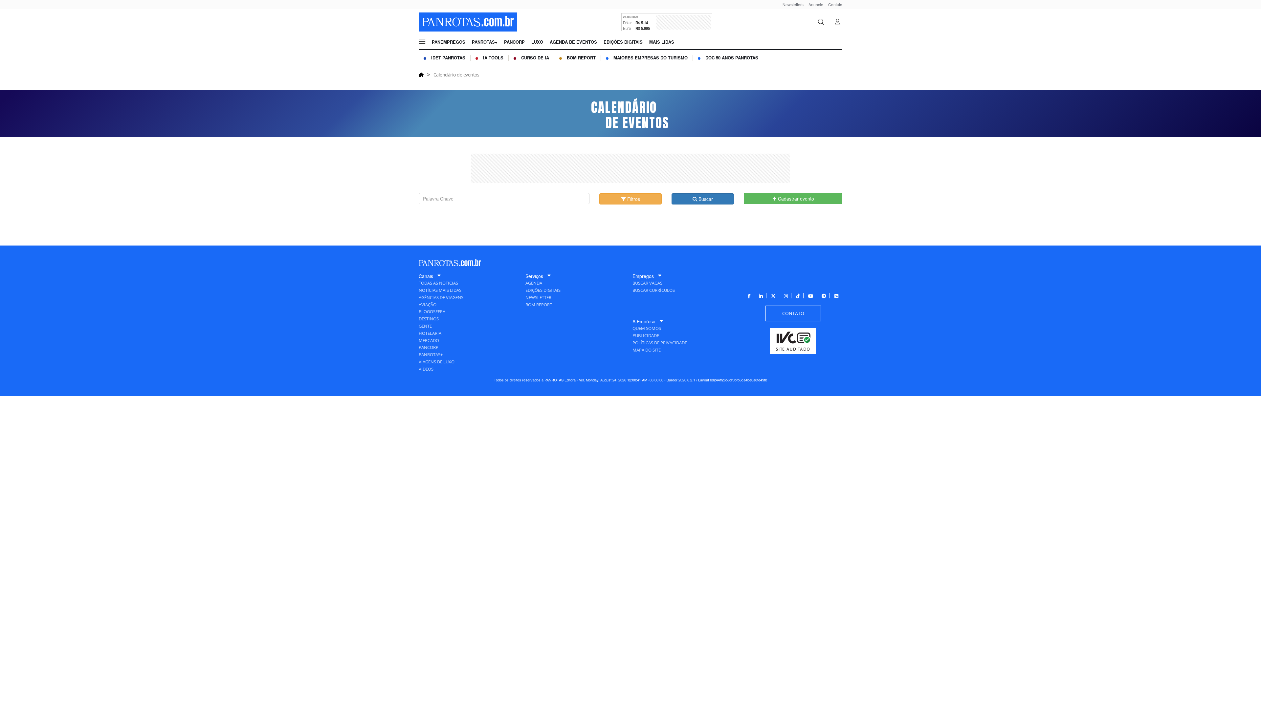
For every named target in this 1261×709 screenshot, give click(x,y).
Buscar (705, 199)
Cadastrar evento (795, 198)
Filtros (633, 199)
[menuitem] (791, 4)
